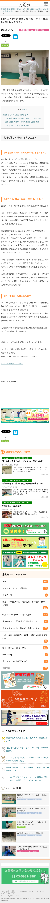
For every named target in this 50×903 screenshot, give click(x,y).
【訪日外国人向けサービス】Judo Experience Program (27, 749)
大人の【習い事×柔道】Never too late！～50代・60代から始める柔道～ (27, 759)
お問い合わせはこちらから (12, 364)
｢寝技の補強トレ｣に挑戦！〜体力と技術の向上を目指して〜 (27, 769)
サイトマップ (41, 891)
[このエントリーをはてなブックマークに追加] (15, 38)
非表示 (24, 109)
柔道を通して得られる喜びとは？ (15, 115)
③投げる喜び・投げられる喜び (17, 125)
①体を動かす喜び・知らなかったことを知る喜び (23, 118)
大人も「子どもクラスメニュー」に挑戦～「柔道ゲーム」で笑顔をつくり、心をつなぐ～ (27, 778)
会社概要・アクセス (26, 891)
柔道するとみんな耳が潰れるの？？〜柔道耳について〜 (27, 739)
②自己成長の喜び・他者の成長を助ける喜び (22, 122)
